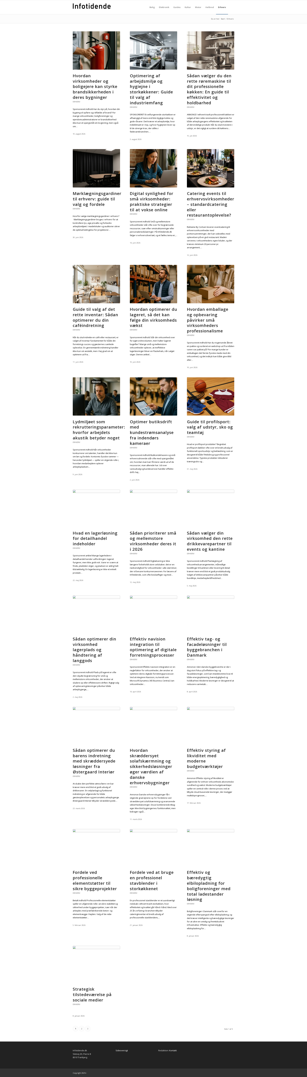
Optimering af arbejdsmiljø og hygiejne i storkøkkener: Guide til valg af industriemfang (151, 89)
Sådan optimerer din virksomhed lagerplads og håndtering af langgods (94, 649)
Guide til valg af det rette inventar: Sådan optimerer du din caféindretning (95, 317)
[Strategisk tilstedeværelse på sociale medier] (96, 948)
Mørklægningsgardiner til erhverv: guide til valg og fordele (97, 199)
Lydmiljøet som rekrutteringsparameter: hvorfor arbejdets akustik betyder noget (99, 430)
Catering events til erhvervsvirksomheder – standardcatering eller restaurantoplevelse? (210, 204)
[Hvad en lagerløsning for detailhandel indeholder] (96, 492)
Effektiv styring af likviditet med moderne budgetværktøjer (206, 758)
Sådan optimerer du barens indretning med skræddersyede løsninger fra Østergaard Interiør (94, 761)
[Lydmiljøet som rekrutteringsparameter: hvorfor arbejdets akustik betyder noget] (96, 414)
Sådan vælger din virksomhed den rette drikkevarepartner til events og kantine (210, 541)
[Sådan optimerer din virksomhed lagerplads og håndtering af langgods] (96, 597)
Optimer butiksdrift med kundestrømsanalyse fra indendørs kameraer (152, 432)
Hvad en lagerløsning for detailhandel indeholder (95, 538)
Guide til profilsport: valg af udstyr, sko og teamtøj (210, 427)
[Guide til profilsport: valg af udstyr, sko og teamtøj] (210, 414)
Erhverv (76, 102)
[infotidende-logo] (92, 10)
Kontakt (173, 1050)
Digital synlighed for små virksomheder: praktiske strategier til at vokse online (151, 201)
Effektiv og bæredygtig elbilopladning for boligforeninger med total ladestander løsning (209, 885)
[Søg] (231, 7)
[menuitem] (152, 7)
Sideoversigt (122, 1050)
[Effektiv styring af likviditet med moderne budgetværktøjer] (210, 709)
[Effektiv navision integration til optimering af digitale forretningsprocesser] (153, 597)
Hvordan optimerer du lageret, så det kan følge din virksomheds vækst (153, 317)
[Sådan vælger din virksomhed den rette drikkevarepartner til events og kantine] (210, 492)
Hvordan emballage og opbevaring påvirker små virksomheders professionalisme (207, 320)
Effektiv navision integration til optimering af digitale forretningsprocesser (153, 647)
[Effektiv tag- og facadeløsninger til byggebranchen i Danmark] (210, 597)
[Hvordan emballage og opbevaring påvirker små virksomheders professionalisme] (210, 302)
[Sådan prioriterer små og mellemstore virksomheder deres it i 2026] (153, 492)
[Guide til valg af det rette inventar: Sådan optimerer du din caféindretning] (96, 302)
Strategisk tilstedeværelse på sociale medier (92, 994)
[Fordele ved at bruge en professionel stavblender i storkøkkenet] (153, 831)
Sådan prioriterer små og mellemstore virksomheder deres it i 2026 (153, 541)
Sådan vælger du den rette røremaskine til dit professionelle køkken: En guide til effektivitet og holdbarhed (209, 89)
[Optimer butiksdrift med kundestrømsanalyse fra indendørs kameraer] (153, 414)
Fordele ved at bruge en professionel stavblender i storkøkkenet (152, 880)
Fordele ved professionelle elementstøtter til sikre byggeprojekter (95, 880)
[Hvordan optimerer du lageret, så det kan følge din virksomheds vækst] (153, 302)
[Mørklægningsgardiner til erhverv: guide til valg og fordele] (96, 186)
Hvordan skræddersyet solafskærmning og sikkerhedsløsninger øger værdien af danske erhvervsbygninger (151, 766)
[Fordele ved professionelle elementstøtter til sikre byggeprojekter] (96, 831)
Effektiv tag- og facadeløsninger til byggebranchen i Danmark (207, 647)
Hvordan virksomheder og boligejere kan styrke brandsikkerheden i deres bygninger (95, 86)
